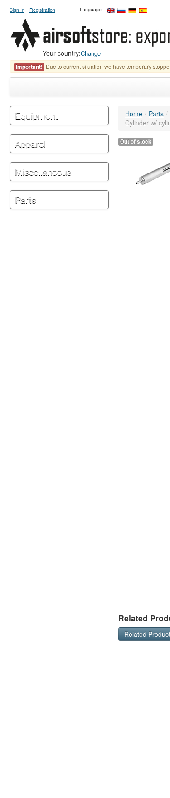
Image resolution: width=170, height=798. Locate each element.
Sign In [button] (17, 9)
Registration (42, 9)
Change (91, 53)
